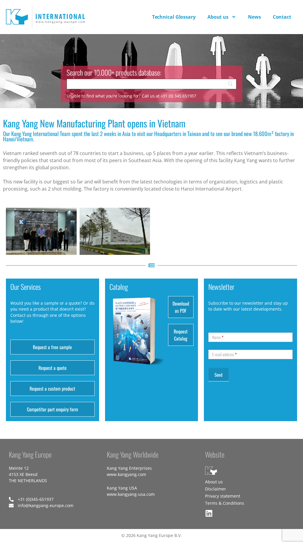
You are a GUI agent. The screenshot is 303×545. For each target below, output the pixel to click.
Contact (282, 17)
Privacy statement (222, 496)
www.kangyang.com (126, 474)
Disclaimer (215, 489)
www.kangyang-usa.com (131, 494)
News (254, 17)
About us (217, 17)
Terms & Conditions (224, 503)
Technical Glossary (174, 17)
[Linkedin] (209, 513)
